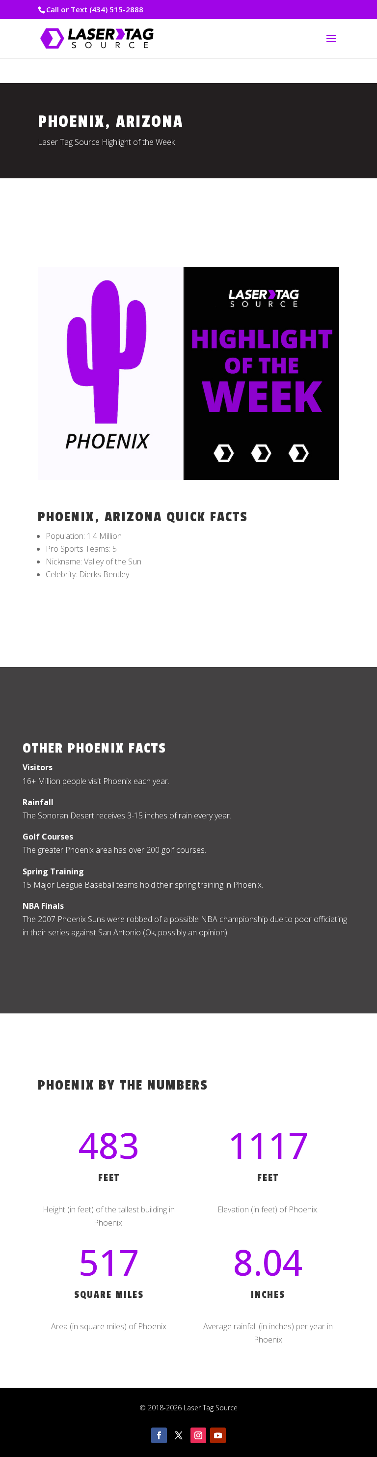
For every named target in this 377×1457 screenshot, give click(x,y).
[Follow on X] (179, 1435)
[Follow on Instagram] (198, 1435)
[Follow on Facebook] (159, 1435)
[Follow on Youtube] (218, 1435)
